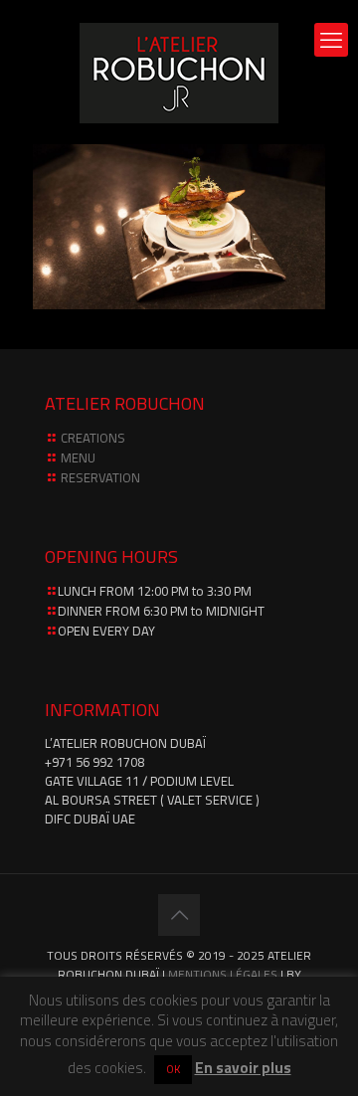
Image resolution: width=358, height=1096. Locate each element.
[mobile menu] (331, 40)
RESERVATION (100, 477)
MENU (78, 457)
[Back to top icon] (179, 915)
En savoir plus (243, 1067)
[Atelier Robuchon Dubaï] (179, 71)
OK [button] (173, 1069)
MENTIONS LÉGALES (222, 974)
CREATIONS (93, 438)
